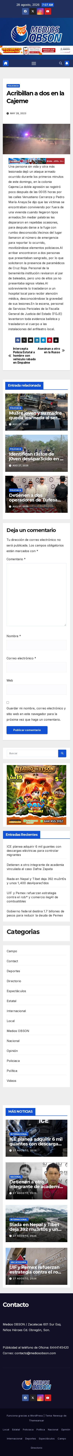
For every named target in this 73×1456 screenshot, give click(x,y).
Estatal (11, 1001)
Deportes (13, 971)
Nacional (13, 1041)
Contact (12, 961)
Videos (11, 1081)
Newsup (58, 1415)
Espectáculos (16, 991)
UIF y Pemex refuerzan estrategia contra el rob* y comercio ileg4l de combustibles (32, 897)
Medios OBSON (18, 1031)
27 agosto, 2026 (25, 1150)
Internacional (16, 1011)
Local (11, 1021)
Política (12, 1071)
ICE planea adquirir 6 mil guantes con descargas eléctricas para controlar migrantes (34, 851)
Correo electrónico (21, 658)
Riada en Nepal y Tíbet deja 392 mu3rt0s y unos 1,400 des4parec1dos (36, 1229)
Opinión (12, 1051)
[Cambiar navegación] (34, 63)
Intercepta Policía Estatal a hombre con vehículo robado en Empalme (24, 355)
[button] (60, 63)
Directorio (14, 981)
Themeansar (36, 1420)
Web (10, 680)
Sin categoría (18, 1262)
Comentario (16, 559)
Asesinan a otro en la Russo (49, 350)
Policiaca (13, 86)
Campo (12, 951)
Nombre (14, 636)
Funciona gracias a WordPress (25, 1415)
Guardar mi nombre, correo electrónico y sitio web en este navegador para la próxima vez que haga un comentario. (36, 713)
